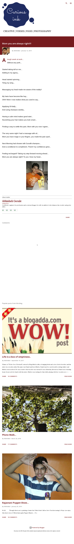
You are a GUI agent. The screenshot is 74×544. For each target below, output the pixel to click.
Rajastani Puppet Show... (15, 502)
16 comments (12, 376)
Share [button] (68, 217)
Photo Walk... (9, 434)
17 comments (12, 444)
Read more (68, 376)
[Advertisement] (37, 284)
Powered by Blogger (38, 527)
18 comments (12, 517)
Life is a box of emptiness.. (16, 356)
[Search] (66, 3)
